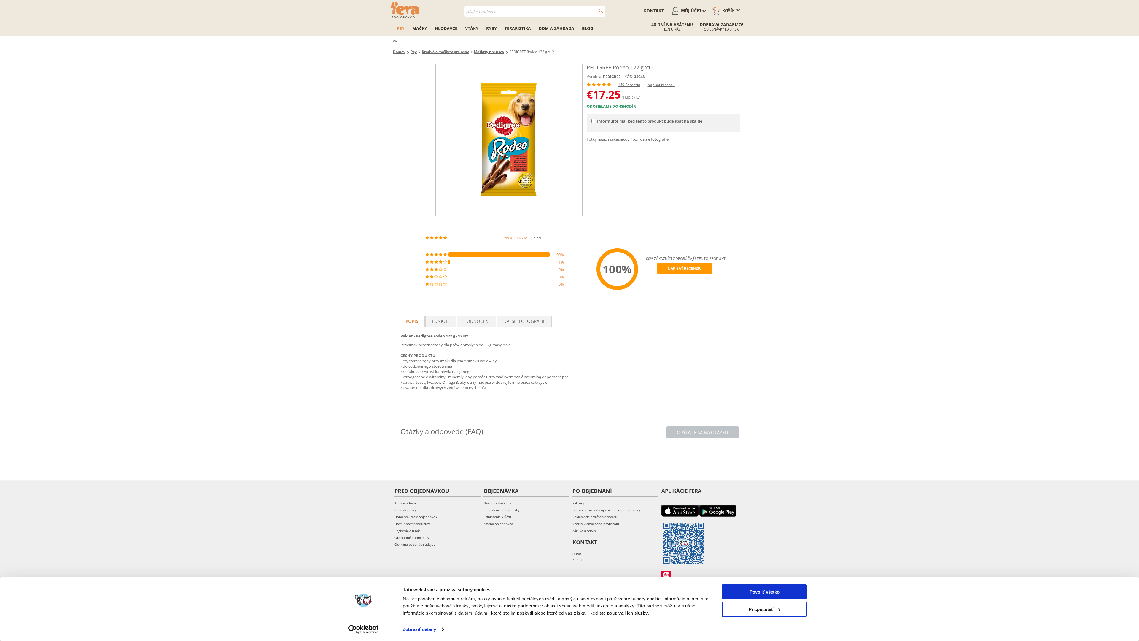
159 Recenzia (629, 84)
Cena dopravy (405, 510)
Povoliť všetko (765, 591)
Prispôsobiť (761, 609)
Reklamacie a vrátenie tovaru (594, 517)
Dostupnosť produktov (412, 524)
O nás (576, 554)
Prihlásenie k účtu (497, 517)
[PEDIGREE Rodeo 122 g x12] (509, 140)
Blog (587, 28)
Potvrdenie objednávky (501, 510)
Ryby (491, 28)
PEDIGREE (612, 76)
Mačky (419, 28)
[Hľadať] (601, 10)
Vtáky (471, 28)
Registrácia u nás (407, 531)
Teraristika (518, 28)
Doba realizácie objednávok (415, 517)
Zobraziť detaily (419, 629)
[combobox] (534, 11)
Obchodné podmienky (411, 537)
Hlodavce (446, 28)
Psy (401, 28)
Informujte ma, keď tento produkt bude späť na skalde (649, 121)
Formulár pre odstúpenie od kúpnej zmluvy (606, 510)
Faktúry (578, 503)
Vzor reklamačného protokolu (595, 524)
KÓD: (628, 76)
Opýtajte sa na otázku (702, 432)
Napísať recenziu (661, 84)
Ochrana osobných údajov (414, 544)
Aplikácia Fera (405, 503)
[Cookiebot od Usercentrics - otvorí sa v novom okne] (363, 629)
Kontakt (653, 11)
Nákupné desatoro (497, 503)
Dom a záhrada (556, 28)
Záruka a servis (584, 531)
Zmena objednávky (498, 524)
